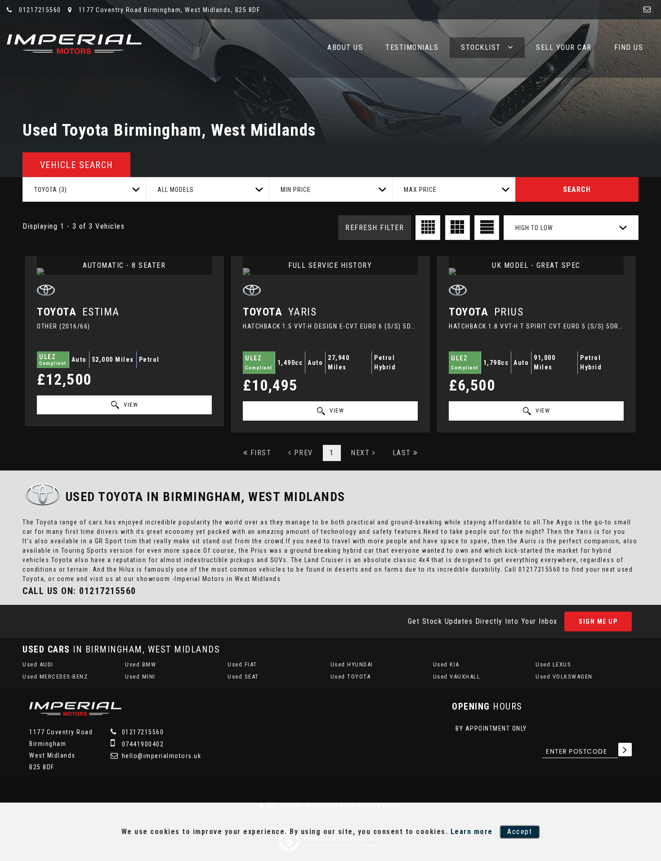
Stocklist (481, 47)
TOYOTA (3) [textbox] (50, 189)
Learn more (472, 831)
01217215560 (39, 9)
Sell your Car (564, 47)
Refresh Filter (374, 227)
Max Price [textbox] (420, 189)
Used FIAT (242, 664)
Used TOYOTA (350, 676)
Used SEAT (243, 676)
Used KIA (446, 664)
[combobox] (84, 189)
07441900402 (142, 744)
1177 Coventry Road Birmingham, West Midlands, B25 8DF (168, 9)
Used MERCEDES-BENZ (55, 676)
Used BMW (140, 664)
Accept (519, 831)
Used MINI (140, 676)
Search (577, 189)
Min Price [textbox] (296, 189)
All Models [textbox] (175, 189)
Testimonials (411, 47)
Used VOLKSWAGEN (564, 676)
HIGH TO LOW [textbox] (534, 227)
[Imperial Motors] (74, 44)
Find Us (628, 47)
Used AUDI (38, 664)
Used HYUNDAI (351, 664)
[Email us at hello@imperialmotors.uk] (647, 9)
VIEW (130, 404)
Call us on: (79, 591)
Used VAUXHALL (457, 676)
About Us (345, 47)
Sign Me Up (598, 621)
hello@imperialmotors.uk (160, 755)
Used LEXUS (553, 664)
